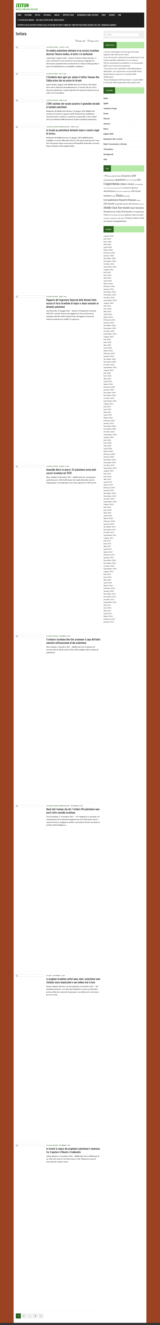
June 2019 (107, 476)
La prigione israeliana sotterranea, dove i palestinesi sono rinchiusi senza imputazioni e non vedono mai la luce (73, 980)
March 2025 (108, 283)
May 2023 (107, 345)
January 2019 (109, 490)
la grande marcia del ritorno (126, 204)
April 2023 (108, 348)
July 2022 (107, 373)
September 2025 (110, 267)
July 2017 (107, 541)
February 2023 (109, 353)
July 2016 (107, 574)
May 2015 (107, 610)
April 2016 (108, 582)
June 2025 (107, 275)
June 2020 (107, 443)
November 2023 (110, 328)
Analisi (56, 15)
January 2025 (109, 289)
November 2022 (110, 362)
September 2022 (110, 367)
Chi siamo (28, 15)
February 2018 (109, 521)
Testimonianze (64, 127)
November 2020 (110, 429)
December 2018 (110, 493)
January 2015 (109, 622)
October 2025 (109, 264)
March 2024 (108, 317)
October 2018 (109, 499)
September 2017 (110, 535)
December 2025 (110, 258)
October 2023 (109, 331)
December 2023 (110, 325)
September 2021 (110, 401)
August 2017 (109, 538)
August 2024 (109, 303)
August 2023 (109, 336)
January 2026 (109, 255)
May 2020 (107, 445)
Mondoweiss (109, 211)
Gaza (119, 195)
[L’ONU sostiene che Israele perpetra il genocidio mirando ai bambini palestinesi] (30, 113)
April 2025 (108, 281)
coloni (123, 183)
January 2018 (109, 524)
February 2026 (109, 253)
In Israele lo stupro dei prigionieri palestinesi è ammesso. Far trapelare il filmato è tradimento (73, 1150)
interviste (107, 123)
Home (19, 15)
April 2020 (108, 448)
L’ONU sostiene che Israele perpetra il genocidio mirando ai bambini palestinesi (73, 105)
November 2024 (110, 295)
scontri (140, 215)
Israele (111, 203)
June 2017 (107, 543)
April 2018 (108, 515)
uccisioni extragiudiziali (115, 221)
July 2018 (107, 507)
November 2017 (110, 529)
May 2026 (107, 244)
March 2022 (108, 384)
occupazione (138, 211)
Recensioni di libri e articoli (87, 15)
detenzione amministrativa (123, 191)
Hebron (138, 200)
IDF (105, 203)
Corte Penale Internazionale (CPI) (113, 188)
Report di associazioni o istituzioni (115, 144)
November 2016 (110, 563)
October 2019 (109, 465)
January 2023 (109, 356)
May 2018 (107, 513)
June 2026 (107, 241)
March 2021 (108, 418)
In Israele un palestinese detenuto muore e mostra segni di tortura (72, 131)
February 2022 (109, 387)
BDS (139, 179)
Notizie (37, 15)
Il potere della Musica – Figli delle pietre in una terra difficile (41, 20)
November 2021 (110, 395)
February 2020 (109, 454)
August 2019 (109, 471)
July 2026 (107, 239)
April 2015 (108, 613)
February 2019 (109, 487)
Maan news (141, 204)
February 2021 (109, 420)
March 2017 (108, 552)
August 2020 (109, 437)
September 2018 (110, 501)
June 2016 (107, 577)
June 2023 (107, 342)
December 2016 (110, 560)
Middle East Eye (113, 207)
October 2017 (109, 532)
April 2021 (108, 415)
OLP (110, 215)
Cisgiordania (111, 184)
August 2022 (109, 370)
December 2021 (110, 392)
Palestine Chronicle (118, 215)
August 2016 (109, 571)
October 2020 (109, 431)
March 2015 (108, 616)
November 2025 (110, 261)
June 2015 (107, 608)
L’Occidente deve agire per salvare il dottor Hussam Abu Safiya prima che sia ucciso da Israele (72, 78)
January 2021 (109, 423)
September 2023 (110, 334)
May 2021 (107, 412)
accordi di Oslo (114, 176)
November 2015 (110, 596)
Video (104, 15)
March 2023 (108, 350)
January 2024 (109, 322)
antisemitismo (109, 180)
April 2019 (108, 482)
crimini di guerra (130, 187)
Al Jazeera (126, 175)
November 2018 (110, 496)
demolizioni (109, 191)
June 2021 (107, 409)
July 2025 (107, 272)
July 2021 (107, 406)
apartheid (120, 179)
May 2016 (107, 580)
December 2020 (110, 426)
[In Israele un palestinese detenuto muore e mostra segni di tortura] (30, 288)
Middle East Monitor (133, 207)
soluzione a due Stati (117, 218)
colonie (130, 184)
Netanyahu (126, 211)
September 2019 (110, 468)
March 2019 (108, 485)
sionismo (107, 218)
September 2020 (110, 434)
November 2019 (110, 462)
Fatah (113, 196)
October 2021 (109, 398)
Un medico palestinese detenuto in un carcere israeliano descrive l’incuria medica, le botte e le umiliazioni (72, 52)
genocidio (126, 196)
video (105, 159)
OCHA (106, 215)
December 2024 (110, 292)
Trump (128, 218)
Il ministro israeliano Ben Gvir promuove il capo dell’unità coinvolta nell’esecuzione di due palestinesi (73, 641)
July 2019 (107, 473)
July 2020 (107, 440)
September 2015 (110, 602)
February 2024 (109, 320)
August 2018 (109, 504)
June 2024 (107, 308)
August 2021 (109, 404)
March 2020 (108, 451)
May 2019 (107, 479)
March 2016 (108, 585)
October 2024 (109, 297)
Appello (106, 103)
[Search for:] (122, 34)
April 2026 (108, 247)
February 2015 (109, 619)
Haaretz (123, 200)
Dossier (112, 15)
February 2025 (109, 286)
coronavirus (139, 184)
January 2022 (109, 390)
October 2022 (109, 364)
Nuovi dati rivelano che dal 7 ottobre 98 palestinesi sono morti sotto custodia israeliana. (72, 810)
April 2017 (108, 549)
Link (119, 15)
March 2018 (108, 518)
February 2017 (109, 554)
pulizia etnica (131, 214)
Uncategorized (108, 154)
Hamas (132, 200)
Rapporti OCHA (68, 15)
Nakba (118, 211)
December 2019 (110, 459)
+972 (106, 175)
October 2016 (109, 566)
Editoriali (47, 15)
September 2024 (110, 300)
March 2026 (108, 250)
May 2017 (107, 546)
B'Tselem (133, 180)
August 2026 (109, 236)
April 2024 (108, 314)
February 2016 (109, 588)
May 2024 (107, 311)
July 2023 (107, 339)
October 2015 (109, 599)
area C (128, 180)
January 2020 (109, 457)
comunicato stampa (110, 108)
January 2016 (109, 591)
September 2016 (110, 568)
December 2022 (110, 359)
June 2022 (107, 376)
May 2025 (107, 278)
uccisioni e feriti (137, 218)
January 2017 (109, 557)
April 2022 (108, 381)
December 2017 (110, 527)
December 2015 (110, 594)
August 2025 (109, 269)
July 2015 (107, 605)
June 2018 (107, 510)
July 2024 (107, 306)
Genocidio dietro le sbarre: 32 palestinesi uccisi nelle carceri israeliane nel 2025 (71, 471)
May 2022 (107, 378)
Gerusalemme (111, 199)
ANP (133, 175)
